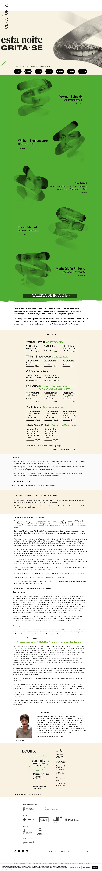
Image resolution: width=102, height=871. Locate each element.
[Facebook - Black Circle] (19, 851)
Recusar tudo (86, 867)
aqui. (34, 638)
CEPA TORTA (6, 16)
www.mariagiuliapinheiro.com (53, 736)
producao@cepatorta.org (38, 463)
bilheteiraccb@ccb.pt (46, 469)
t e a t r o (13, 5)
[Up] (87, 851)
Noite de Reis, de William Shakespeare (47, 573)
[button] (19, 8)
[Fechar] (100, 867)
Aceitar (95, 867)
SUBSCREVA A (70, 851)
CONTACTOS (53, 851)
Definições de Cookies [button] (74, 867)
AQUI (61, 461)
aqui (42, 583)
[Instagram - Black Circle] (23, 851)
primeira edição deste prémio (55, 678)
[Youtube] (27, 851)
